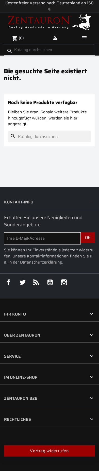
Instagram (64, 282)
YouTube (50, 282)
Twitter (22, 282)
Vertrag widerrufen (49, 451)
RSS (36, 282)
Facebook (8, 282)
